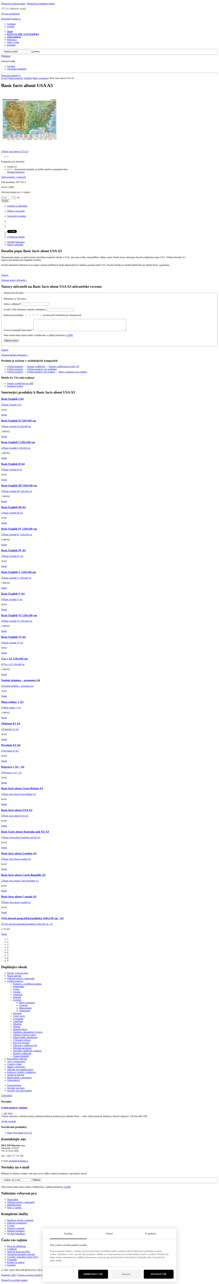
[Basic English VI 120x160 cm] (16, 621)
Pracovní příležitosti (16, 1246)
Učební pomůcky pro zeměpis (41, 372)
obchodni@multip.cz (11, 19)
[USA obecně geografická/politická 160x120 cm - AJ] (27, 924)
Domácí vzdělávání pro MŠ (20, 383)
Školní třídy (12, 1199)
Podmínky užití (8, 1275)
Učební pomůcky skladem (14, 1107)
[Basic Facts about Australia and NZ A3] (20, 837)
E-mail (25, 309)
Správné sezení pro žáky (18, 1251)
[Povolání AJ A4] (9, 751)
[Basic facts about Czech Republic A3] (20, 881)
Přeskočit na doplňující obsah (41, 3)
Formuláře (12, 1259)
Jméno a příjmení (12, 304)
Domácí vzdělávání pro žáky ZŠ (64, 366)
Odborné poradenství (17, 1223)
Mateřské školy (14, 1205)
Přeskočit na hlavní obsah (13, 3)
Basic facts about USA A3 (19, 1133)
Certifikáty (12, 1249)
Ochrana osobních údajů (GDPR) (33, 1275)
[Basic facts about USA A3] (29, 147)
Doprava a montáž (15, 1228)
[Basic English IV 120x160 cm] (16, 534)
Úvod (4, 78)
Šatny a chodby (14, 1207)
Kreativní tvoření (15, 386)
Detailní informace (16, 172)
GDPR (69, 335)
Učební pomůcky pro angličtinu (42, 369)
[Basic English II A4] (11, 469)
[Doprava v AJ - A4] (11, 772)
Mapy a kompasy (41, 78)
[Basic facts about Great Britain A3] (18, 794)
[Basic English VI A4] (12, 642)
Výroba (10, 1225)
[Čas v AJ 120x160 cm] (12, 664)
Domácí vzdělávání (36, 366)
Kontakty (11, 1265)
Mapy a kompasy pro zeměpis (73, 372)
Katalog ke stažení (15, 1262)
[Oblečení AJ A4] (10, 729)
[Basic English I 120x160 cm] (15, 448)
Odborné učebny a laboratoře (21, 1202)
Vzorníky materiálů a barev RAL (22, 1257)
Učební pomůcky (15, 78)
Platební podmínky (16, 1231)
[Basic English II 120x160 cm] (16, 426)
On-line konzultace (16, 1233)
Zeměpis (28, 78)
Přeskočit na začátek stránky (14, 1280)
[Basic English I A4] (11, 404)
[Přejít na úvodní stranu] (10, 13)
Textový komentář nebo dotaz (18, 330)
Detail (4, 415)
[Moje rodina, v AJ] (11, 707)
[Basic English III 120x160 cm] (16, 491)
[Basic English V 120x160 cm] (16, 578)
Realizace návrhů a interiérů (20, 1220)
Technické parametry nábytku (21, 1254)
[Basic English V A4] (11, 599)
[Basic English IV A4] (12, 556)
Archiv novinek (8, 1121)
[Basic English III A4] (12, 513)
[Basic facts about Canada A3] (16, 902)
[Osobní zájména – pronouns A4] (17, 686)
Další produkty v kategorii (13, 177)
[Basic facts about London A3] (16, 859)
